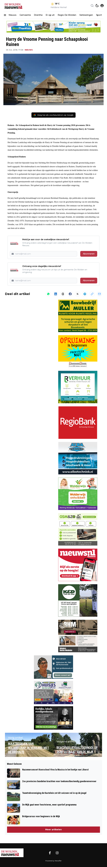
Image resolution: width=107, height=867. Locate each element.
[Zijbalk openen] (5, 15)
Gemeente (25, 15)
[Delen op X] (77, 294)
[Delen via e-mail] (99, 294)
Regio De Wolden (67, 15)
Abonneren (89, 254)
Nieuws (12, 15)
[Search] (92, 5)
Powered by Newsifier (53, 861)
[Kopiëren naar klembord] (92, 294)
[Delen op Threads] (63, 294)
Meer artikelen (53, 829)
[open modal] (102, 5)
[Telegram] (84, 294)
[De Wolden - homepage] (15, 5)
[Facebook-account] (49, 852)
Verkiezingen (86, 15)
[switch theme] (97, 5)
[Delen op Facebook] (70, 294)
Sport (99, 15)
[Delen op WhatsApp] (48, 294)
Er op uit (50, 15)
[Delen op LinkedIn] (55, 294)
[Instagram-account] (57, 852)
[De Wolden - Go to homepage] (11, 852)
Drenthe (38, 15)
